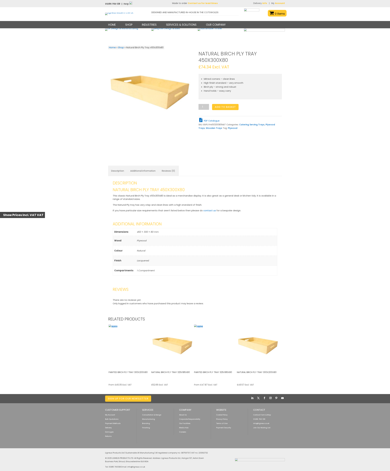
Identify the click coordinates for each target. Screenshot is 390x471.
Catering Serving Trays (251, 124)
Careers (182, 432)
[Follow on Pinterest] (276, 398)
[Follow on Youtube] (282, 398)
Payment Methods (113, 423)
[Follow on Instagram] (270, 398)
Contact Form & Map (262, 415)
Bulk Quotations (112, 419)
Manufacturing (148, 419)
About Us (183, 415)
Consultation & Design (151, 415)
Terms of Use (221, 423)
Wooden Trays (214, 128)
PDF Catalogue (211, 120)
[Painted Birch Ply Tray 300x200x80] (130, 346)
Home (112, 25)
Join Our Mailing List (261, 427)
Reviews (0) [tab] (168, 170)
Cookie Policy (221, 415)
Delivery (260, 3)
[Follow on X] (258, 398)
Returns (108, 436)
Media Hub (183, 427)
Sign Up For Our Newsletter (128, 398)
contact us (209, 210)
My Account (110, 415)
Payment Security (223, 427)
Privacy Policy (222, 419)
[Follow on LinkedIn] (252, 398)
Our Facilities (184, 423)
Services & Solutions (181, 25)
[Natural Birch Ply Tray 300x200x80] (258, 346)
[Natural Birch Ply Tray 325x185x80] (172, 346)
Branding (146, 423)
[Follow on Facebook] (264, 398)
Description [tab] (117, 170)
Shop (121, 47)
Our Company (216, 25)
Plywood (232, 128)
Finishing (146, 427)
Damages (109, 432)
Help (126, 3)
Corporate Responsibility (189, 419)
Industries (149, 25)
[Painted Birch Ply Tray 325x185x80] (215, 346)
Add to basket (225, 107)
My (278, 3)
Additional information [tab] (143, 170)
